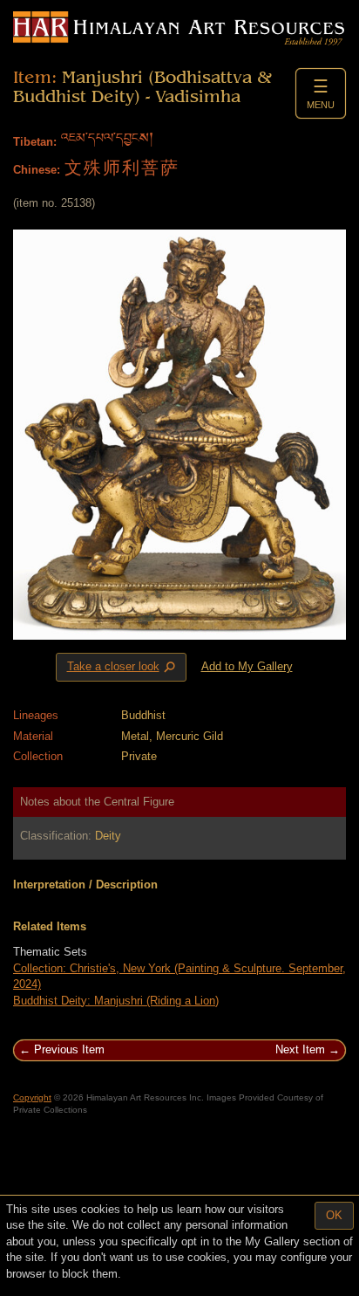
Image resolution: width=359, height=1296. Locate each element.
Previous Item (69, 1049)
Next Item (300, 1049)
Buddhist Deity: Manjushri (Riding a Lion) (116, 1000)
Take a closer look (123, 667)
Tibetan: (35, 141)
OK (334, 1215)
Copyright (32, 1097)
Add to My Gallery (247, 666)
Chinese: (36, 169)
